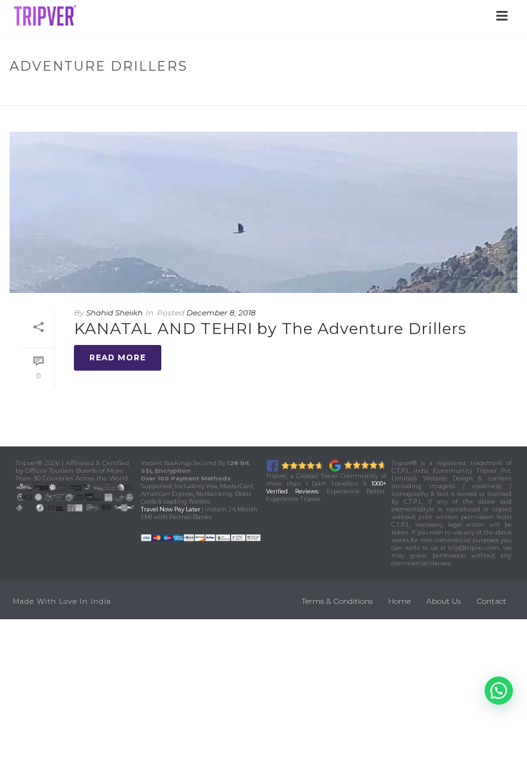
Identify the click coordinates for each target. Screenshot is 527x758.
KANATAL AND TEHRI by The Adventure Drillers (270, 328)
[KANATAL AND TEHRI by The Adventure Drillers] (263, 212)
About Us (443, 601)
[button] (499, 690)
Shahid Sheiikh (114, 312)
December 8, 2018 (221, 312)
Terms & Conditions (337, 601)
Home (358, 93)
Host (392, 93)
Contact (491, 601)
